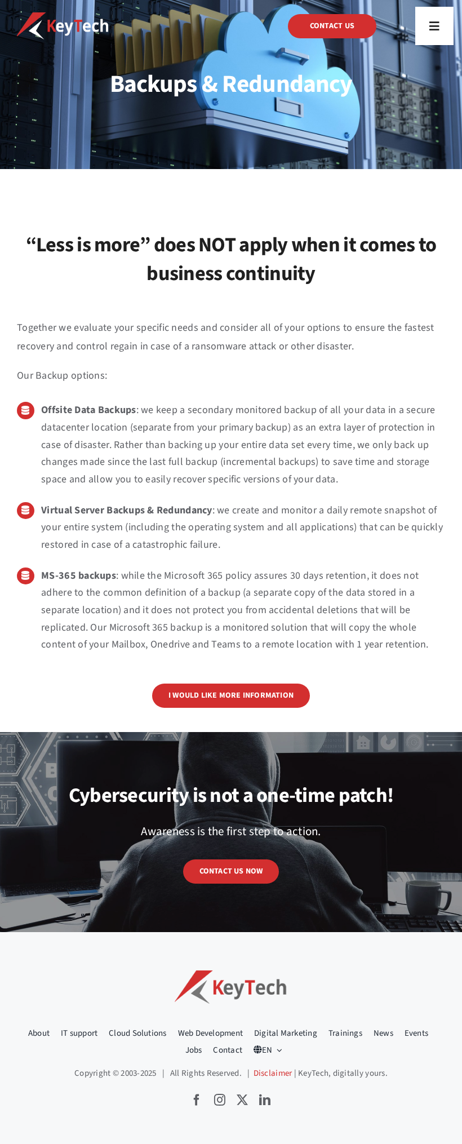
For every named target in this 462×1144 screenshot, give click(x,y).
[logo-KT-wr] (62, 17)
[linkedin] (264, 1100)
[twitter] (242, 1100)
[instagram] (219, 1100)
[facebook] (196, 1100)
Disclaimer (273, 1073)
